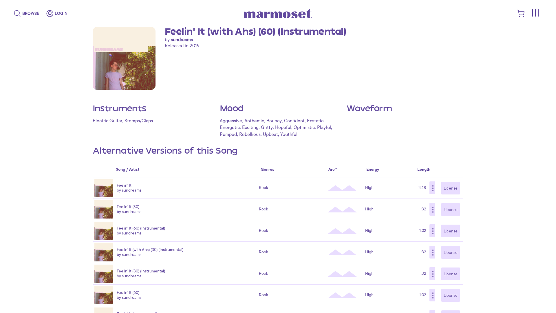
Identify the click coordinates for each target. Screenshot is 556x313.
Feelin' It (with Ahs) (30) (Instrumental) (150, 249)
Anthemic (254, 120)
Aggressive (231, 120)
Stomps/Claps (139, 120)
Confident (294, 120)
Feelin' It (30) (128, 206)
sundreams (182, 39)
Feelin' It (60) (128, 292)
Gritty (267, 127)
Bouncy (274, 120)
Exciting (250, 127)
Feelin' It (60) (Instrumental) (141, 228)
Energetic (230, 127)
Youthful (288, 134)
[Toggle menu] (535, 13)
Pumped (228, 134)
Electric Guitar (107, 120)
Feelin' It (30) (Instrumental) (141, 271)
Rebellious (250, 134)
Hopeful (283, 127)
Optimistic (304, 127)
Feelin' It (124, 185)
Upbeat (270, 134)
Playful (324, 127)
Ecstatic (315, 120)
